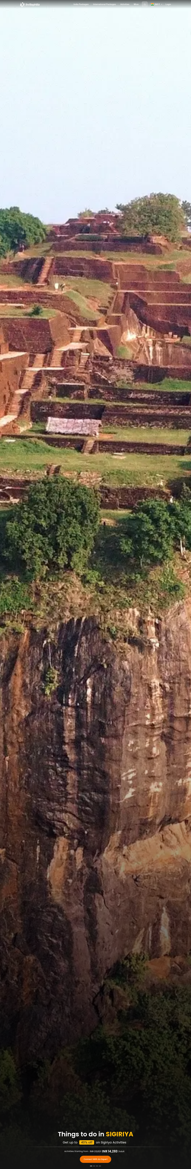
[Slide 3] (97, 1166)
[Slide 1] (91, 1166)
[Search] (145, 4)
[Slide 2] (94, 1166)
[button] (14, 587)
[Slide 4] (100, 1166)
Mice (136, 4)
